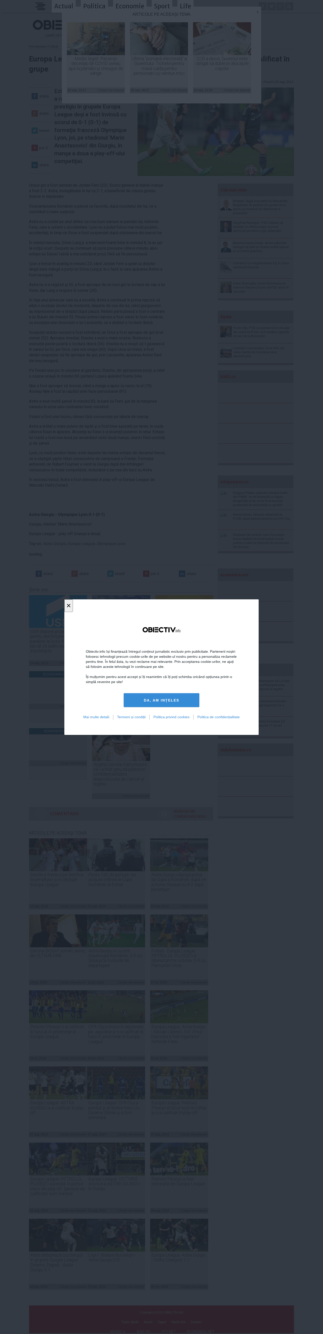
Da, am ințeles (161, 700)
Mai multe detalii (96, 717)
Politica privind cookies (171, 717)
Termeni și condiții (131, 717)
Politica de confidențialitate (218, 717)
